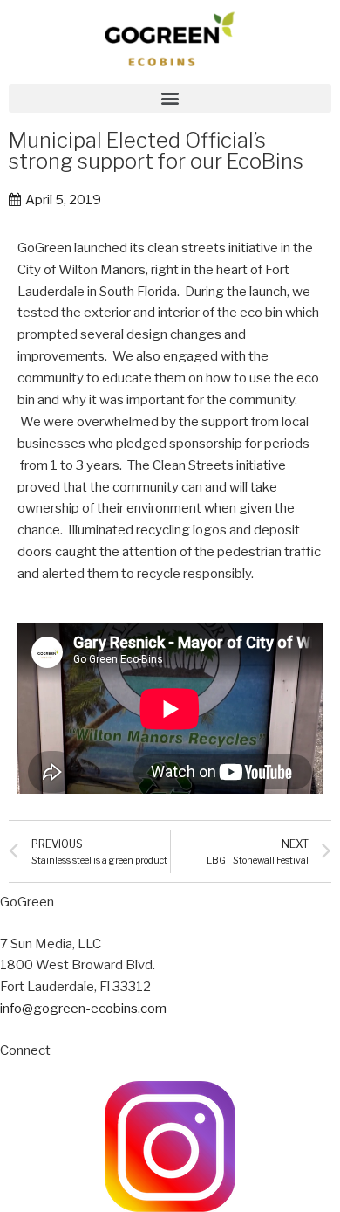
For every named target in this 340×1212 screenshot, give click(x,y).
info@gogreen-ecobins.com (83, 1008)
